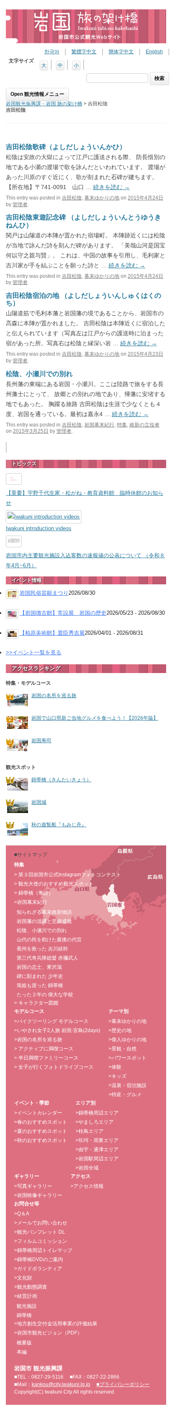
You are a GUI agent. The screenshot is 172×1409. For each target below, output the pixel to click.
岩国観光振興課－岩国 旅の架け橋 (44, 104)
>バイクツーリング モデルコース (51, 1021)
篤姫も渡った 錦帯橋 (40, 985)
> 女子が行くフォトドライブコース (54, 1067)
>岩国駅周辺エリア (97, 1159)
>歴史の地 (120, 1030)
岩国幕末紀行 (99, 425)
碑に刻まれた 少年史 (40, 976)
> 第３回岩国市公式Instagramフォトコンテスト (67, 875)
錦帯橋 (24, 1315)
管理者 (20, 204)
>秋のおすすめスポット (40, 1140)
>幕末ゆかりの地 (128, 1021)
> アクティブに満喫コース (43, 1049)
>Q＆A (21, 1214)
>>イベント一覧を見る (33, 652)
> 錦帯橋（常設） (33, 893)
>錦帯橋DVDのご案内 (38, 1259)
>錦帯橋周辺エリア (97, 1113)
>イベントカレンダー (38, 1113)
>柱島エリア (90, 1131)
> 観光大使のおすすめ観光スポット (54, 884)
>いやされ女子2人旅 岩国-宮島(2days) (57, 1030)
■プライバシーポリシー (122, 1384)
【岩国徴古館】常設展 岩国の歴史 (63, 613)
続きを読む (111, 187)
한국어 (51, 52)
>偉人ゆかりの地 (128, 1039)
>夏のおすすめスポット (40, 1131)
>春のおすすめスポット (40, 1122)
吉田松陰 (72, 198)
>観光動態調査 (30, 1287)
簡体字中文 (121, 52)
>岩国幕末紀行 (30, 902)
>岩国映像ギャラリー (38, 1195)
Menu (37, 94)
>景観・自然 (123, 1049)
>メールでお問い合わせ (40, 1223)
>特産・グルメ (125, 1094)
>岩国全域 (87, 1168)
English (154, 52)
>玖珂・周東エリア (97, 1140)
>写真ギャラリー (33, 1186)
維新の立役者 (144, 425)
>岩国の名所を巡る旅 (38, 1039)
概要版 (24, 1343)
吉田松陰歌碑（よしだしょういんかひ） (66, 146)
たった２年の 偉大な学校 (45, 995)
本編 (22, 1352)
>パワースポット (128, 1058)
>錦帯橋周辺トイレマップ (43, 1250)
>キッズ (117, 1076)
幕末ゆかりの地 (101, 198)
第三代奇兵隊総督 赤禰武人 (47, 958)
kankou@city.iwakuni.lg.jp (61, 1384)
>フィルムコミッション (40, 1241)
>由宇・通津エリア (97, 1149)
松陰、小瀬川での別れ (39, 373)
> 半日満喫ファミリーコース (46, 1058)
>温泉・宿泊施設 (128, 1085)
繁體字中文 (83, 52)
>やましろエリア (95, 1122)
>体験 (115, 1067)
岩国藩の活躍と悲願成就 (44, 921)
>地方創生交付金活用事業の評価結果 (55, 1324)
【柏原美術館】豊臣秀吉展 (52, 633)
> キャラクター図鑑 (36, 1003)
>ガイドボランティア (38, 1269)
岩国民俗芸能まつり (44, 593)
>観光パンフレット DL (39, 1232)
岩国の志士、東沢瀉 (39, 967)
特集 (122, 425)
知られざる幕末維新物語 (44, 912)
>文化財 (23, 1278)
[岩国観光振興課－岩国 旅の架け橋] (86, 26)
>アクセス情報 (87, 1186)
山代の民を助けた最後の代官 (49, 940)
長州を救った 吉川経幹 (42, 949)
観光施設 (27, 1306)
